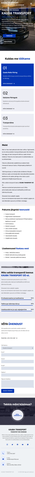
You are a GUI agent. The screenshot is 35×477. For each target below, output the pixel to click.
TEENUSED (9, 36)
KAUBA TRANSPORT (10, 3)
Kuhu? (3, 358)
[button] (31, 3)
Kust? (2, 352)
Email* (3, 365)
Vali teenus (4, 345)
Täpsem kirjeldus (5, 379)
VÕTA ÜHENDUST (17, 415)
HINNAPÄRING (8, 41)
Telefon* (3, 372)
